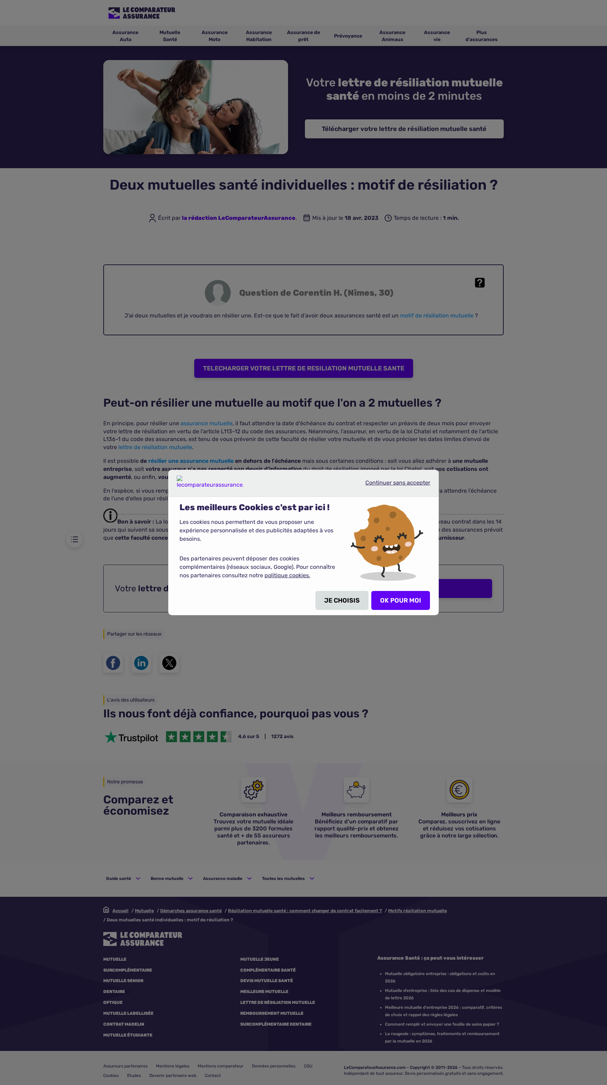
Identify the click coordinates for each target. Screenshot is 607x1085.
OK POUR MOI (400, 600)
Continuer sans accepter (392, 485)
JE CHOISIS (342, 600)
